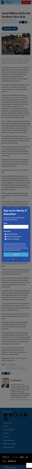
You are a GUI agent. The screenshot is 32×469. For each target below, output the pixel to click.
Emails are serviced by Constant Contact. (12, 250)
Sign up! (16, 254)
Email (5, 223)
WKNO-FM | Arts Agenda (14, 236)
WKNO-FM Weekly (12, 234)
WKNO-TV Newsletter (13, 239)
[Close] (29, 208)
